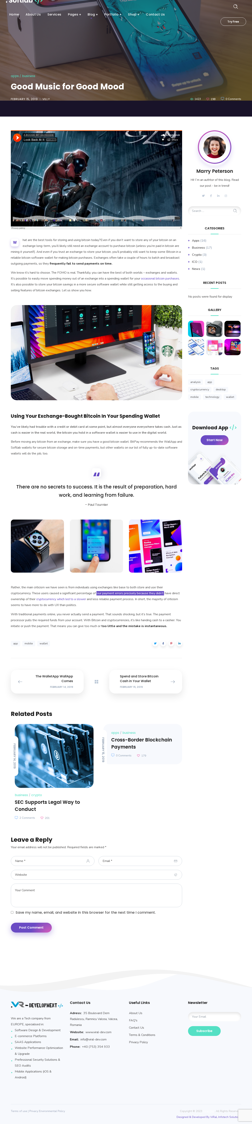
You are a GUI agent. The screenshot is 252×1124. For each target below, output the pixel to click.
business (28, 76)
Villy (46, 99)
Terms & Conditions (142, 1035)
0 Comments (233, 99)
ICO (194, 262)
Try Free (233, 22)
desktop (221, 389)
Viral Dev (208, 1111)
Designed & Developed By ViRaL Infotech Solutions (209, 1117)
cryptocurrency (199, 389)
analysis (195, 382)
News (196, 269)
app (15, 643)
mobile (29, 643)
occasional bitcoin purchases (160, 278)
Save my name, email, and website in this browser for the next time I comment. (86, 912)
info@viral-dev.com (94, 1039)
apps (15, 76)
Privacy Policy (138, 1042)
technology (212, 397)
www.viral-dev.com (98, 1032)
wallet (44, 643)
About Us (135, 1013)
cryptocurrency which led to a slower (61, 599)
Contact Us (136, 1028)
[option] (52, 772)
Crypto (36, 795)
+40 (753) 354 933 (96, 1047)
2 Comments (27, 818)
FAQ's (133, 1020)
